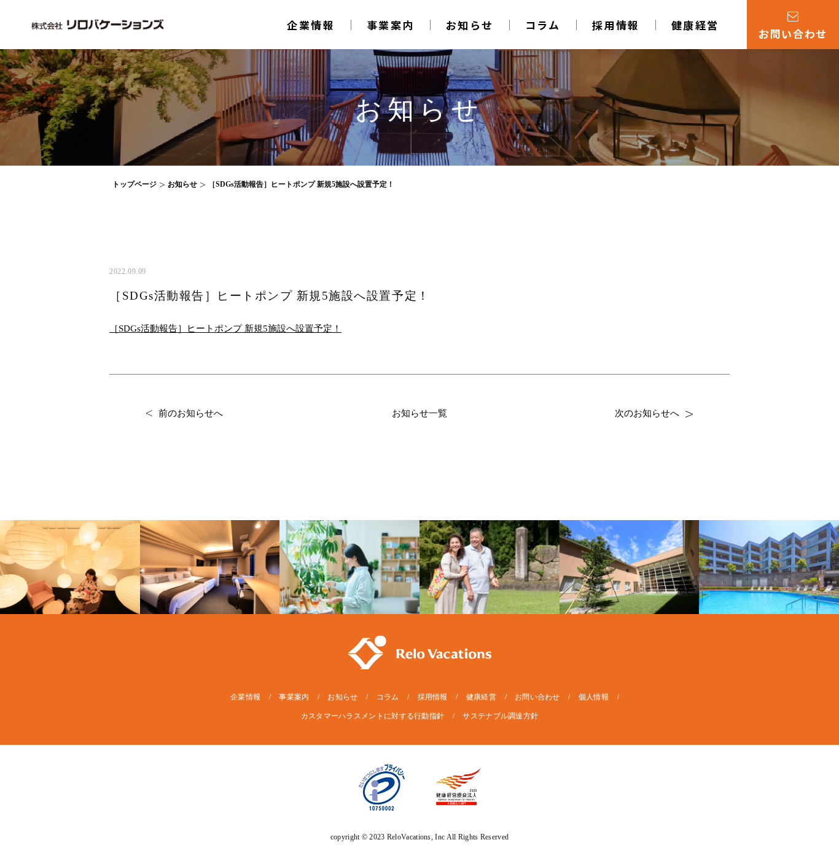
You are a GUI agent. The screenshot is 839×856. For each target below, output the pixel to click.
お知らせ (470, 25)
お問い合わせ (537, 697)
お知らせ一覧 (419, 413)
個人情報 (594, 697)
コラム (543, 25)
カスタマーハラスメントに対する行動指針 (373, 716)
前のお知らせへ (190, 413)
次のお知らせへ (647, 413)
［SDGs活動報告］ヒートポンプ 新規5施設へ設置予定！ (225, 328)
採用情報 (616, 25)
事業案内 (294, 697)
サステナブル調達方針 (500, 716)
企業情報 (311, 25)
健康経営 (695, 25)
